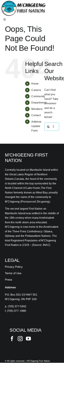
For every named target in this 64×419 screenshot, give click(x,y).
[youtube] (28, 338)
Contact (36, 115)
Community (38, 96)
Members (37, 109)
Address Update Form (36, 126)
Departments (39, 102)
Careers (36, 90)
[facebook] (12, 338)
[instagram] (20, 338)
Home (35, 83)
